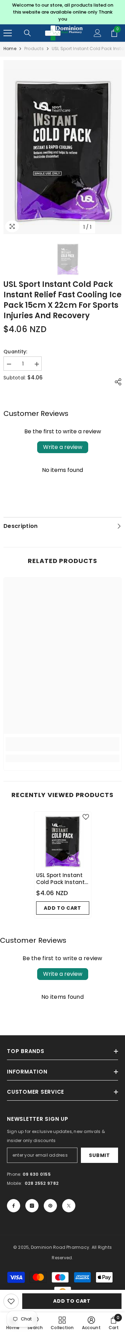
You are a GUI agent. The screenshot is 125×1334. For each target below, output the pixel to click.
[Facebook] (13, 1205)
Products (34, 48)
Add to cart (72, 1300)
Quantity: (15, 351)
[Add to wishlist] (11, 1301)
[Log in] (97, 33)
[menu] (7, 33)
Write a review (62, 447)
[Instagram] (32, 1205)
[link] (62, 744)
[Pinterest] (50, 1205)
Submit (99, 1155)
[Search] (27, 33)
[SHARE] (116, 381)
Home (9, 48)
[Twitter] (68, 1205)
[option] (62, 12)
